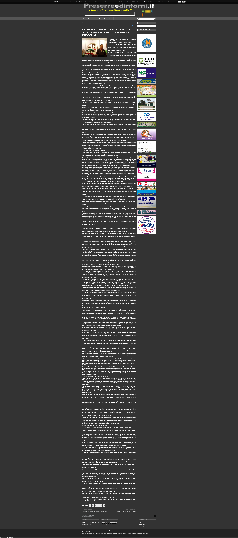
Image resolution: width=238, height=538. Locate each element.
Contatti (116, 18)
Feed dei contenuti (142, 522)
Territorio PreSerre (102, 18)
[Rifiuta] (236, 1)
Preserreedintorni (140, 31)
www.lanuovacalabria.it (130, 479)
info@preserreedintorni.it (87, 524)
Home (84, 18)
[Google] (96, 505)
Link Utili (110, 18)
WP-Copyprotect (10, 537)
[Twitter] (93, 505)
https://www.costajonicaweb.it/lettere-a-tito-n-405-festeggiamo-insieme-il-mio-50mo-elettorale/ (102, 60)
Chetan (7, 537)
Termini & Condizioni (149, 535)
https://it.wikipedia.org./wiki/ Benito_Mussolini (108, 88)
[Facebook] (90, 505)
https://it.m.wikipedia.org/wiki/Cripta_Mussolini (95, 231)
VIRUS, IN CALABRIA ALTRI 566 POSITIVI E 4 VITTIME (126, 511)
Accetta (179, 1)
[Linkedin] (98, 505)
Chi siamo (90, 18)
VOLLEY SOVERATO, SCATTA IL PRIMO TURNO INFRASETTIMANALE (94, 511)
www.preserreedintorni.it (87, 481)
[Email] (104, 505)
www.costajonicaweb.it (125, 42)
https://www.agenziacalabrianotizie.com (90, 479)
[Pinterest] (101, 505)
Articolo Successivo (130, 509)
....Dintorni (88, 22)
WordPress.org (141, 526)
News (96, 18)
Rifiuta (184, 1)
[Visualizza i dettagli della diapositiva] (146, 60)
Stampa (134, 25)
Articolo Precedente (87, 509)
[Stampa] (132, 25)
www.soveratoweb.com (99, 481)
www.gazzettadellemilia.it (107, 479)
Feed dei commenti (142, 524)
